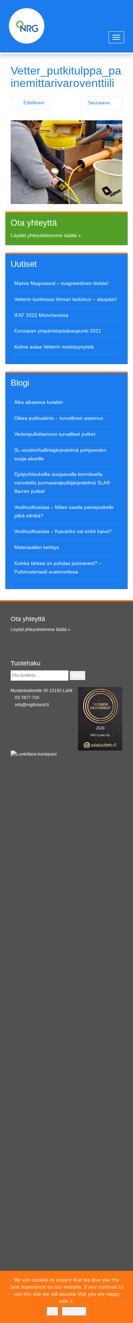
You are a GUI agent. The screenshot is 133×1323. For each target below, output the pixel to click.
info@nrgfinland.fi (32, 704)
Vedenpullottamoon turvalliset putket (54, 434)
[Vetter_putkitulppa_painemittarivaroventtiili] (66, 162)
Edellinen (33, 102)
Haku (77, 675)
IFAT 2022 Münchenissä (41, 315)
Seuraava (99, 102)
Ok (52, 1311)
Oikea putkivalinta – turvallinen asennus (58, 418)
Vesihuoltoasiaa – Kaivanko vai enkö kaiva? (63, 531)
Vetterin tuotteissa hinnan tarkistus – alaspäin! (65, 299)
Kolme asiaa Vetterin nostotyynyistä (54, 347)
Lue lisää (74, 1311)
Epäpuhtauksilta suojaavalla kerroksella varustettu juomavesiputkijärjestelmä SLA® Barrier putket (62, 482)
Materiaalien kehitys (36, 547)
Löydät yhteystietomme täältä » (46, 235)
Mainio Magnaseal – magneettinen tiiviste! (61, 283)
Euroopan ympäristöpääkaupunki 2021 (57, 331)
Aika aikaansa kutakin (38, 402)
